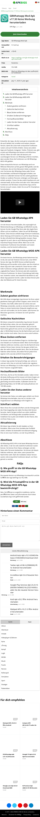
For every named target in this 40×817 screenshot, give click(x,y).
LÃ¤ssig (4, 645)
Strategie (4, 684)
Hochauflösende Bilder (15, 119)
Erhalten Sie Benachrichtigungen (19, 116)
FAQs (7, 135)
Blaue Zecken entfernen (15, 112)
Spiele (10, 622)
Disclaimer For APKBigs (15, 814)
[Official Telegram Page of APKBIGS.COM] (31, 805)
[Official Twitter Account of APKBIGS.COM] (14, 805)
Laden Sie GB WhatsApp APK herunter (19, 94)
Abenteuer (4, 630)
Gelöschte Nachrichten (15, 109)
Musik (3, 661)
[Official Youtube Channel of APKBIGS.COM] (20, 805)
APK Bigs (13, 27)
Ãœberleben (5, 688)
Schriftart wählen (13, 125)
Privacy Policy (27, 814)
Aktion (3, 626)
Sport (3, 681)
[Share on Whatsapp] (26, 506)
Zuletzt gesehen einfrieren (16, 106)
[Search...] (32, 1)
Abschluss (8, 132)
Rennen (3, 669)
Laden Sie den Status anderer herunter (21, 122)
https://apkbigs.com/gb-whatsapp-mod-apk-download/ (24, 58)
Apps (10, 8)
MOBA (3, 657)
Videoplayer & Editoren (9, 638)
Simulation (5, 677)
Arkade (3, 634)
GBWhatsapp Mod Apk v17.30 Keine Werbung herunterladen (17, 11)
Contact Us (36, 814)
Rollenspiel (5, 673)
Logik (3, 653)
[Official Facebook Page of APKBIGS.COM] (9, 805)
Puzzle (3, 665)
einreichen (6, 545)
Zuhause (4, 8)
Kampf (3, 649)
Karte (3, 641)
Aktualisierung (12, 128)
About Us (4, 814)
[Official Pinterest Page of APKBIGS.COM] (25, 805)
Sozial (14, 8)
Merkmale (8, 103)
